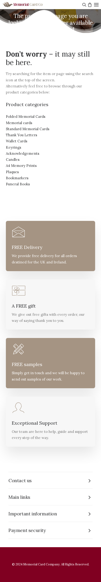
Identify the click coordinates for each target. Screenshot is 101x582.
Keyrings (13, 147)
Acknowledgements (22, 153)
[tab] (50, 480)
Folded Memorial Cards (25, 116)
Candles (12, 159)
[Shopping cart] (89, 5)
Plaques (12, 172)
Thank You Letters (21, 135)
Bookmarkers (17, 178)
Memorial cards (19, 123)
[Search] (83, 5)
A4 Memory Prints (21, 165)
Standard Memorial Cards (27, 129)
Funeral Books (18, 184)
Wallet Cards (16, 141)
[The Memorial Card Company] (28, 4)
